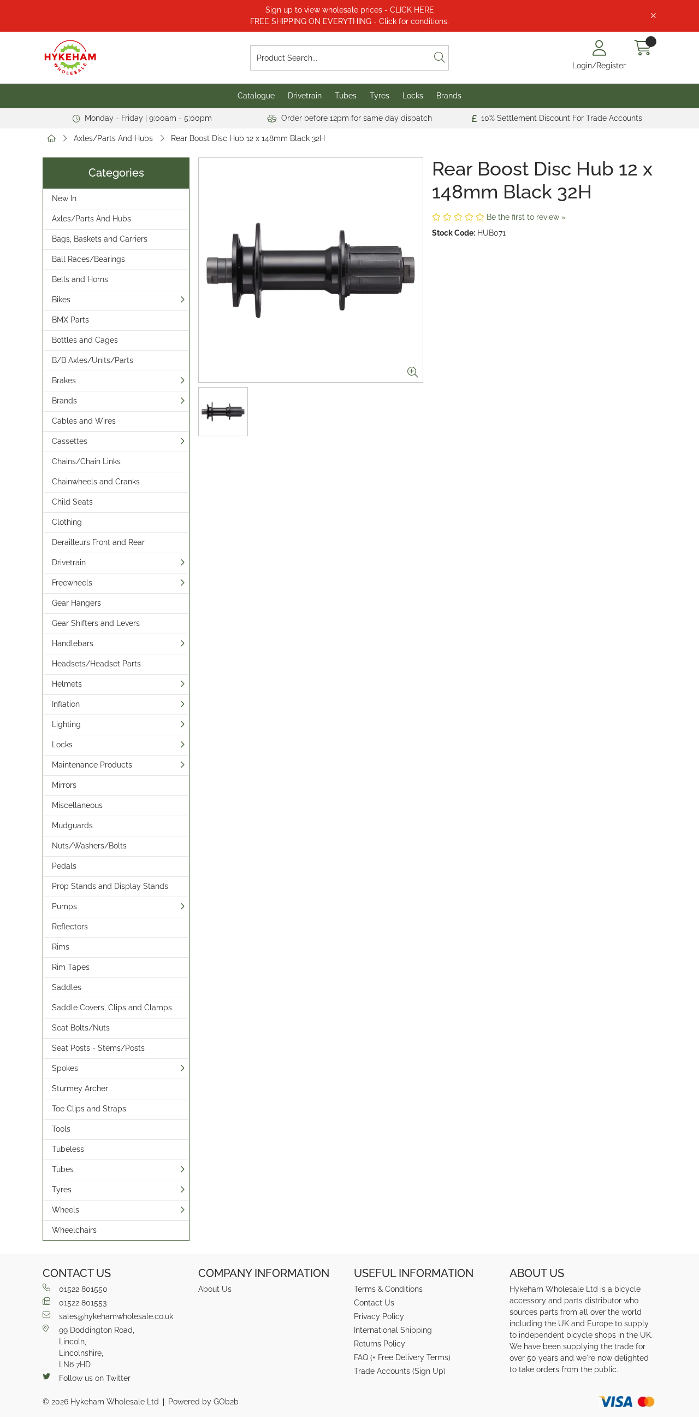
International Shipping (393, 1330)
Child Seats (72, 501)
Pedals (64, 866)
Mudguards (72, 825)
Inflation (66, 704)
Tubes (346, 95)
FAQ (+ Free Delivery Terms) (402, 1357)
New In (64, 198)
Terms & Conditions (388, 1289)
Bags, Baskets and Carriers (99, 239)
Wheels (65, 1209)
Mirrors (64, 785)
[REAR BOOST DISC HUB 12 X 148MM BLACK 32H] (310, 270)
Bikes (61, 299)
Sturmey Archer (80, 1088)
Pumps (64, 906)
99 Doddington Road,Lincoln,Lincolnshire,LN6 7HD (96, 1347)
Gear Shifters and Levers (96, 623)
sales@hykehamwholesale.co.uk (116, 1316)
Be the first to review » (526, 217)
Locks (412, 95)
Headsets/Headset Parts (96, 663)
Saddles (66, 987)
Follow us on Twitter (95, 1378)
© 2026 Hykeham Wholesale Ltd (101, 1401)
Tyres (379, 95)
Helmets (67, 684)
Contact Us (374, 1302)
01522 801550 (83, 1289)
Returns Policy (379, 1343)
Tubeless (68, 1149)
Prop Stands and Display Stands (110, 886)
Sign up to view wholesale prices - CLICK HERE (349, 9)
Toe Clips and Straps (89, 1108)
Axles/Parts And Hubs (113, 138)
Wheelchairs (74, 1230)
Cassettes (69, 441)
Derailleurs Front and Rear (98, 542)
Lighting (66, 724)
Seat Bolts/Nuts (81, 1027)
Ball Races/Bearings (88, 259)
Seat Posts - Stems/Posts (98, 1048)
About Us (215, 1289)
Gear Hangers (76, 603)
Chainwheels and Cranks (96, 481)
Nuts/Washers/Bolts (89, 845)
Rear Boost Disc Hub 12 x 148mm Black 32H (248, 138)
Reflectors (70, 926)
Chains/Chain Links (86, 461)
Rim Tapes (71, 967)
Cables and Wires (84, 421)
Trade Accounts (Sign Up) (400, 1371)
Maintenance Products (92, 764)
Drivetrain (305, 95)
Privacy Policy (379, 1316)
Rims (60, 946)
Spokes (65, 1068)
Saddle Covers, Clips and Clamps (112, 1007)
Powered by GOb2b (203, 1401)
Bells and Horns (80, 279)
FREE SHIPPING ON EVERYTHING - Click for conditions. (349, 21)
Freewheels (72, 582)
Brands (448, 95)
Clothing (67, 522)
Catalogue (256, 95)
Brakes (64, 380)
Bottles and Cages (85, 340)
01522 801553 (82, 1302)
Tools (61, 1129)
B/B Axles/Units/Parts (92, 360)
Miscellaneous (77, 805)
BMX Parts (70, 319)
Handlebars (72, 643)
